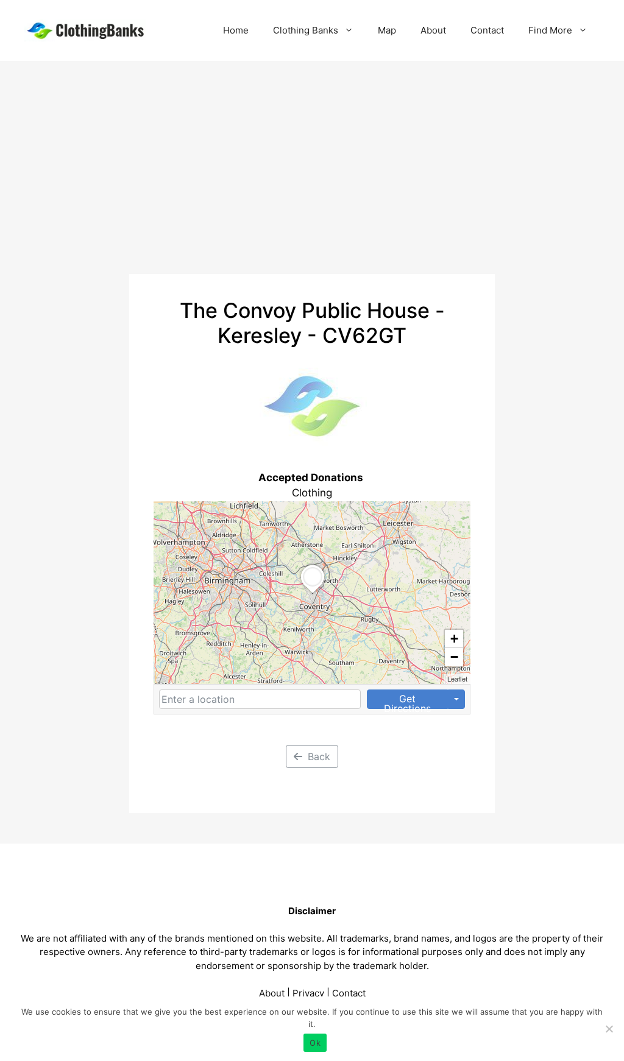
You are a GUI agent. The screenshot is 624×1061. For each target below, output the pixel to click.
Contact (487, 30)
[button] (312, 593)
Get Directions (407, 701)
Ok (315, 1043)
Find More (550, 30)
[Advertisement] (312, 152)
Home (236, 30)
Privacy (308, 993)
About (433, 30)
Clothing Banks (305, 30)
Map (387, 30)
